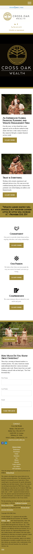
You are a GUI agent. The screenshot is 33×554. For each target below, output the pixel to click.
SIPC (8, 520)
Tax (16, 458)
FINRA (3, 520)
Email (3, 400)
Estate (16, 454)
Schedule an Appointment (16, 30)
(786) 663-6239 (17, 27)
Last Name (4, 389)
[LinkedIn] (15, 24)
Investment (16, 452)
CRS (2, 549)
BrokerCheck (10, 473)
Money (16, 460)
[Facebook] (17, 24)
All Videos (16, 466)
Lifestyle (16, 462)
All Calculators (16, 468)
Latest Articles (16, 464)
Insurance (16, 456)
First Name (4, 378)
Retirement (16, 449)
